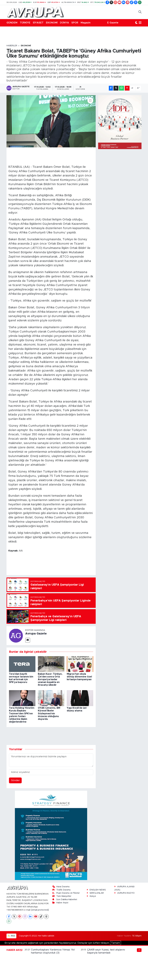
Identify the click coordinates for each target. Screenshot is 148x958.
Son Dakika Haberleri (66, 899)
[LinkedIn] (30, 916)
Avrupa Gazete (36, 633)
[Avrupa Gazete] (35, 12)
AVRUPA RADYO (126, 893)
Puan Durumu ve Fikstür (68, 893)
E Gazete (112, 22)
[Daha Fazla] (127, 88)
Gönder (15, 780)
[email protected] (40, 910)
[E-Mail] (27, 640)
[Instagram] (25, 916)
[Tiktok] (41, 916)
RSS (12, 936)
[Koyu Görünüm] (136, 23)
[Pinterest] (19, 916)
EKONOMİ (52, 22)
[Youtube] (35, 916)
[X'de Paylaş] (115, 88)
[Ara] (139, 12)
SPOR (74, 22)
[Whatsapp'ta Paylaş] (121, 88)
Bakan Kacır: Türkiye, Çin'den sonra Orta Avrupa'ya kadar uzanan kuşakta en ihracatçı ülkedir (50, 679)
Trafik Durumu (63, 890)
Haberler (12, 46)
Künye (93, 896)
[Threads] (46, 916)
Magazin (85, 22)
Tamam (115, 943)
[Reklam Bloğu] (51, 835)
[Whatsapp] (9, 921)
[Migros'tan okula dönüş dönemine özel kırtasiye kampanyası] (80, 664)
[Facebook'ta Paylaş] (111, 88)
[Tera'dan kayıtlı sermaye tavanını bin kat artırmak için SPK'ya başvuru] (22, 664)
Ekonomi (26, 46)
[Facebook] (9, 916)
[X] (14, 916)
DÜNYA (64, 22)
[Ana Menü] (140, 23)
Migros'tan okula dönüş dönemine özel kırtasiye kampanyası (79, 677)
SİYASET (38, 22)
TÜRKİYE (25, 22)
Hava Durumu (63, 887)
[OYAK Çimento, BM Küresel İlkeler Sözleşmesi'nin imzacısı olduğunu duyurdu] (51, 698)
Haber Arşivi (62, 903)
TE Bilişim (136, 936)
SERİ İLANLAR (97, 893)
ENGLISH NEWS (98, 890)
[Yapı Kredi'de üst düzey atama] (80, 698)
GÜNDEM (12, 22)
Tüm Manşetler (63, 896)
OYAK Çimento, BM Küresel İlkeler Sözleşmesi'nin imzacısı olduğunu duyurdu (49, 713)
